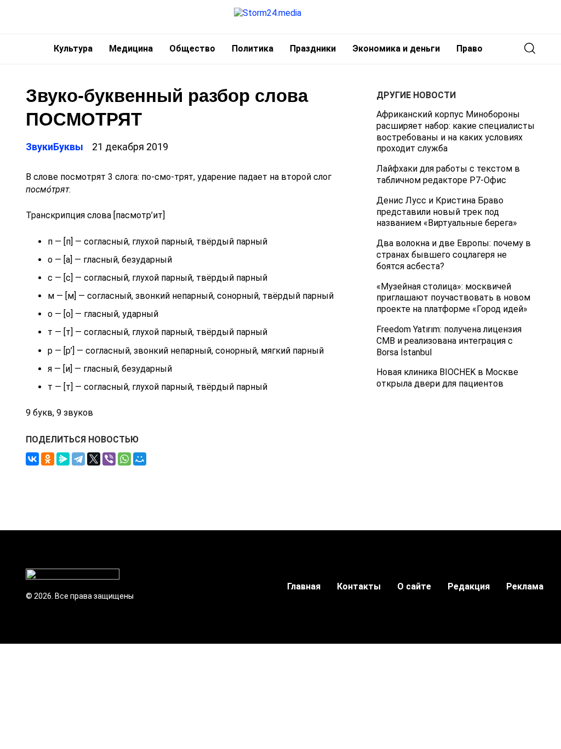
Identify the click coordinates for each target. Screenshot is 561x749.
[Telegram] (78, 459)
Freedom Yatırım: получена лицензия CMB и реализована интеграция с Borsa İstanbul (449, 341)
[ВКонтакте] (32, 459)
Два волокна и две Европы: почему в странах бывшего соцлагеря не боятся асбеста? (453, 254)
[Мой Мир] (139, 459)
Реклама (524, 586)
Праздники (313, 48)
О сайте (414, 586)
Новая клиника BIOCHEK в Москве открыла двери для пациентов (447, 378)
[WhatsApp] (124, 459)
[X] (93, 459)
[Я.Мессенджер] (63, 459)
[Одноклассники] (47, 459)
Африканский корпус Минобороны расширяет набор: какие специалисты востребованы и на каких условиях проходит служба (455, 131)
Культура (73, 48)
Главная (303, 586)
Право (469, 48)
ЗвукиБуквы (54, 146)
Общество (192, 48)
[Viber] (109, 459)
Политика (252, 48)
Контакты (359, 586)
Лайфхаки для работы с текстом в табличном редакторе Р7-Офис (448, 174)
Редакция (469, 586)
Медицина (131, 48)
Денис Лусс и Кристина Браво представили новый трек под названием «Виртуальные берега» (446, 212)
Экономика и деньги (396, 48)
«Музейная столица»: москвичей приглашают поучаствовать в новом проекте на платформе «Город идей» (453, 298)
